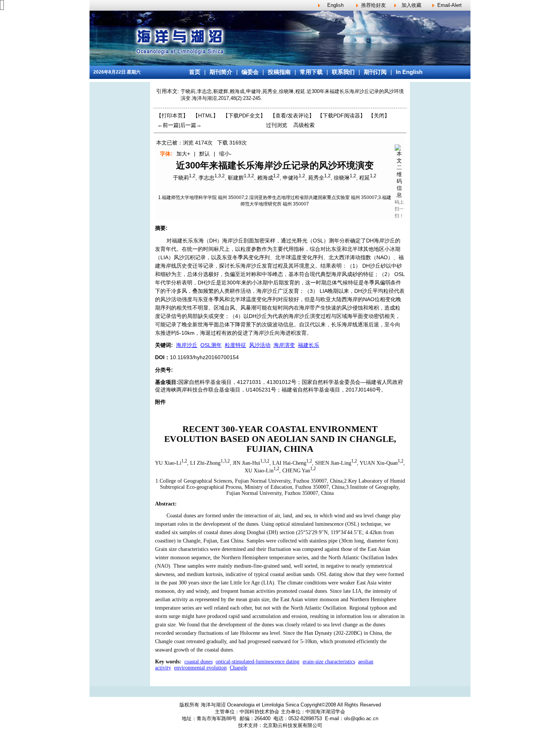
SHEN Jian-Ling (333, 463)
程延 (364, 178)
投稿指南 (279, 72)
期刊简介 (221, 72)
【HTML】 (205, 115)
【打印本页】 (172, 115)
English (335, 5)
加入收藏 (411, 5)
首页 (194, 72)
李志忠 (206, 178)
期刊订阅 (375, 72)
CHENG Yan (296, 470)
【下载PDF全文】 (244, 115)
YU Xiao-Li (168, 463)
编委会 (250, 72)
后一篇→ (191, 125)
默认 (204, 154)
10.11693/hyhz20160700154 (204, 357)
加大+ (183, 154)
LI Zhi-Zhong (205, 463)
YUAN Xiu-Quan (379, 463)
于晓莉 (181, 178)
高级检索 (304, 125)
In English (409, 72)
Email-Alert (449, 5)
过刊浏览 (276, 125)
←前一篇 (168, 125)
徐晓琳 (342, 178)
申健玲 (291, 178)
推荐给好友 (373, 5)
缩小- (225, 154)
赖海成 (265, 178)
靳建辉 (236, 178)
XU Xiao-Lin (259, 470)
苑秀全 (316, 178)
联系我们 (343, 72)
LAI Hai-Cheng (289, 463)
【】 (292, 115)
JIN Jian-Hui (246, 463)
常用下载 (311, 72)
